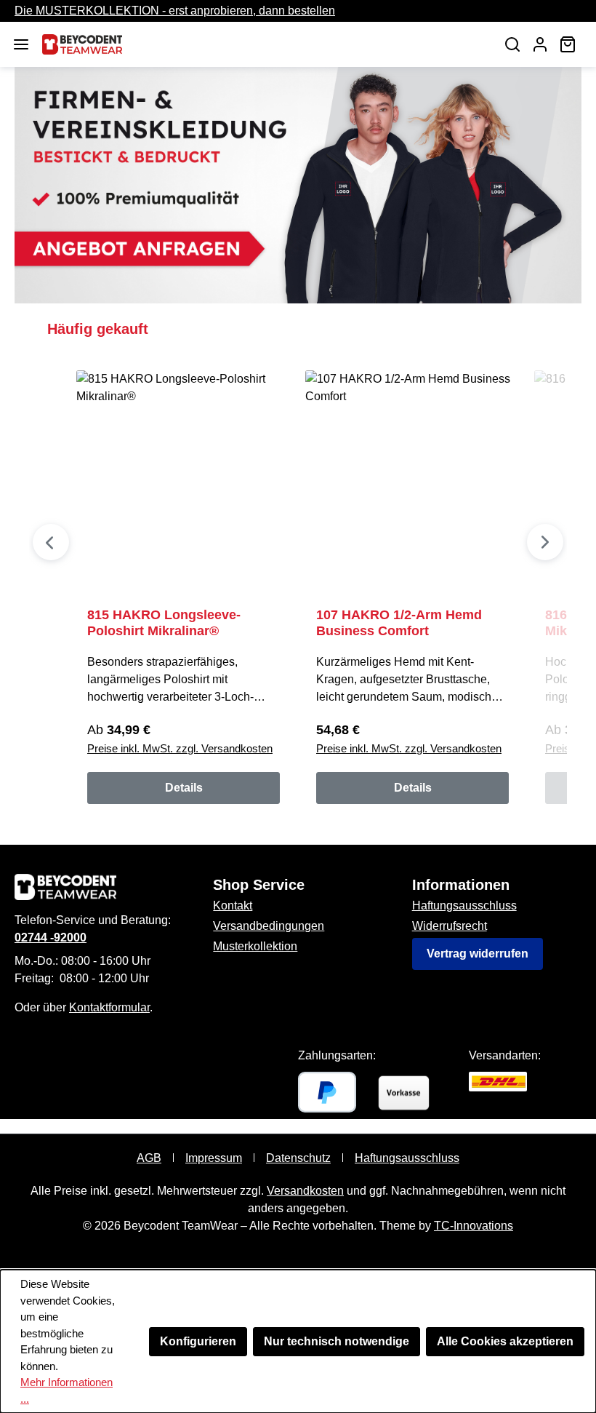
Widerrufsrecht (449, 926)
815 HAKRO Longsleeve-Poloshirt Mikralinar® (164, 623)
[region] (298, 567)
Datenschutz (298, 1158)
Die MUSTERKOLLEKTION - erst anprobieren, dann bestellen (175, 10)
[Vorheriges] (51, 542)
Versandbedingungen (268, 926)
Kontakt (232, 905)
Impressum (213, 1158)
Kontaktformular (109, 1007)
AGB (149, 1158)
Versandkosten (305, 1191)
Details (184, 787)
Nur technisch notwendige (336, 1341)
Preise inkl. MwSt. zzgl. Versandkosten (180, 748)
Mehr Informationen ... (66, 1390)
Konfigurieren (198, 1341)
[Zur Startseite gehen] (263, 44)
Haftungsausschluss (464, 905)
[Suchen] (512, 44)
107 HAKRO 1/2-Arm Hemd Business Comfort (399, 623)
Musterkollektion (255, 946)
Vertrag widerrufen (477, 953)
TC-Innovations (473, 1225)
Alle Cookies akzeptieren (505, 1341)
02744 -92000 (50, 937)
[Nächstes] (545, 542)
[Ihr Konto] (540, 44)
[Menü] (21, 44)
